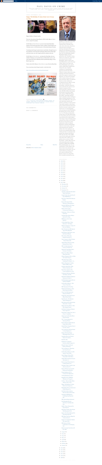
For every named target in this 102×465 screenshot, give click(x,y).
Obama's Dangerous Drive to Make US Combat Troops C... (69, 256)
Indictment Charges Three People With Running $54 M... (68, 410)
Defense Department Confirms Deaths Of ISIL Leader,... (68, 263)
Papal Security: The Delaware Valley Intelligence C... (67, 299)
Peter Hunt (29, 102)
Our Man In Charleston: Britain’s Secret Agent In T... (68, 309)
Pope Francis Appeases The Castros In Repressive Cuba (68, 270)
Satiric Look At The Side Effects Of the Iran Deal (68, 316)
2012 (62, 451)
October (63, 188)
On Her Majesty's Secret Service (45, 101)
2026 (62, 161)
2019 (62, 174)
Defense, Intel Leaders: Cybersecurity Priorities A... (68, 209)
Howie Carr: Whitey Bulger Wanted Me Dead (67, 253)
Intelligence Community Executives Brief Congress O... (68, 342)
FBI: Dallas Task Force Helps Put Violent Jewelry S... (68, 417)
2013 (62, 449)
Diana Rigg (33, 100)
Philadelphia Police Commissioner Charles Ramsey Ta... (69, 388)
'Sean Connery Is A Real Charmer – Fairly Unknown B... (68, 240)
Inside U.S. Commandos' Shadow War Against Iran (68, 420)
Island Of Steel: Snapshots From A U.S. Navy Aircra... (68, 326)
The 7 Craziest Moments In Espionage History (67, 320)
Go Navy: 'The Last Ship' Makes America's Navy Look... (68, 381)
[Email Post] (43, 99)
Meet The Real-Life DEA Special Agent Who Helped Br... (68, 229)
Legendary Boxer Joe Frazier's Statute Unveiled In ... (68, 337)
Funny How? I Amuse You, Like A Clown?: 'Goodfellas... (68, 313)
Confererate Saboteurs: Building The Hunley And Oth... (68, 274)
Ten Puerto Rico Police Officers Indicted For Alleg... (68, 216)
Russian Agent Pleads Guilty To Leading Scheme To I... (68, 362)
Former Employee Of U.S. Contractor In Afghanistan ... (68, 372)
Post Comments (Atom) (36, 147)
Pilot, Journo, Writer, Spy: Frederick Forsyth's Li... (67, 236)
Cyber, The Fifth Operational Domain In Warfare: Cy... (67, 292)
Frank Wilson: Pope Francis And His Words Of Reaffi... (68, 233)
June (63, 435)
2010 (62, 455)
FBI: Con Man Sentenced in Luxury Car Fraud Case (67, 246)
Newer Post (28, 144)
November (64, 186)
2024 (62, 165)
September (64, 190)
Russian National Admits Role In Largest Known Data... (68, 323)
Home (42, 144)
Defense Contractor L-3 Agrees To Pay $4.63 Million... (68, 226)
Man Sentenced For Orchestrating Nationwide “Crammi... (68, 303)
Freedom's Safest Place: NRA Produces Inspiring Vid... (67, 267)
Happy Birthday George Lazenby (44, 100)
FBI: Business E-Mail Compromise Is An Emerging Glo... (68, 424)
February (64, 443)
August (63, 431)
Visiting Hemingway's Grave (67, 375)
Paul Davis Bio (65, 339)
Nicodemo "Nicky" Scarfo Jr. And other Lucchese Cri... (68, 366)
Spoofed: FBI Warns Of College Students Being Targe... (68, 206)
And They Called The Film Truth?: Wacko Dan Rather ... (69, 192)
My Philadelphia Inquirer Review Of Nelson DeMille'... (68, 280)
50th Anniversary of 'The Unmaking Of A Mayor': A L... (68, 260)
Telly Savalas (35, 102)
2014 (62, 448)
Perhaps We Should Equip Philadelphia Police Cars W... (68, 333)
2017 (62, 178)
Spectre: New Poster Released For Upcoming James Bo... (68, 413)
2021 (62, 170)
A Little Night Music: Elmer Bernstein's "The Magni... (67, 223)
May (63, 437)
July (63, 433)
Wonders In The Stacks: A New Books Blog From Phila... (68, 289)
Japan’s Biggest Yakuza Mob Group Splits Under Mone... (68, 355)
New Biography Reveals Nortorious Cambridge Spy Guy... (68, 403)
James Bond (34, 101)
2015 (62, 182)
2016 (62, 180)
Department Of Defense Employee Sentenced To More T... (68, 277)
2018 (62, 176)
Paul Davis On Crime (51, 6)
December (64, 184)
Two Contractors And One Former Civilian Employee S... (68, 330)
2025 (62, 163)
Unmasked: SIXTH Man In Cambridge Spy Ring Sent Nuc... (67, 396)
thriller (42, 102)
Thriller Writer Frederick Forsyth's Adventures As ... (68, 359)
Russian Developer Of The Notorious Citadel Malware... (68, 202)
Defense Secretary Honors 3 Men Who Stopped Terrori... (68, 306)
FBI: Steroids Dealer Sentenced (68, 399)
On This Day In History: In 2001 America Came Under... (68, 352)
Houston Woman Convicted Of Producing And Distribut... (68, 369)
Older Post (55, 144)
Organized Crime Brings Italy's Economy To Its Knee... (68, 250)
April (63, 439)
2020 (62, 172)
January (63, 445)
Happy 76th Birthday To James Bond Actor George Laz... (68, 385)
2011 (62, 453)
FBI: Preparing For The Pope (67, 286)
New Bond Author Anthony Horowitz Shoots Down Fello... (68, 391)
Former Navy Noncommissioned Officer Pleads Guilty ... (68, 296)
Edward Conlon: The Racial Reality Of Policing (67, 345)
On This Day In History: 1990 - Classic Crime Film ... (68, 284)
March (63, 441)
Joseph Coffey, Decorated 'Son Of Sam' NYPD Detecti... (68, 195)
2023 (62, 167)
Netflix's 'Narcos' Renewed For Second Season (68, 406)
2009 (62, 457)
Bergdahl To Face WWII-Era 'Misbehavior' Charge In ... (67, 378)
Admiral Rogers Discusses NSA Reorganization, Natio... (68, 243)
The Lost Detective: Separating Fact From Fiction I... (68, 349)
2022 (62, 169)
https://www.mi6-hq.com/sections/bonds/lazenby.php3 (37, 70)
